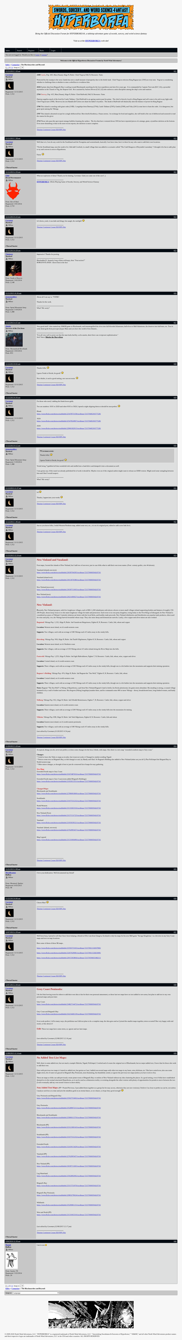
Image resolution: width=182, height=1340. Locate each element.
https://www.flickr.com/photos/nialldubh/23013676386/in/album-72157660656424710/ (69, 580)
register (44, 55)
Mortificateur (11, 873)
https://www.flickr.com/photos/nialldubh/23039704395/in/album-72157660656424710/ (69, 572)
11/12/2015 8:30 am (12, 397)
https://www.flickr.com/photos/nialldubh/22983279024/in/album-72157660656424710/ (69, 1195)
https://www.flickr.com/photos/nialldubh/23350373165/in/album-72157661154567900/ (69, 948)
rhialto (8, 326)
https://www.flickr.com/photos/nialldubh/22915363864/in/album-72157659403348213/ (69, 958)
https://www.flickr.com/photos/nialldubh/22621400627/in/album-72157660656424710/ (69, 597)
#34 (175, 746)
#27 (175, 323)
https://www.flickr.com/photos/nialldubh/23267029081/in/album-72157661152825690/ (69, 953)
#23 (175, 172)
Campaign (15, 65)
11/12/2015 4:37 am (12, 323)
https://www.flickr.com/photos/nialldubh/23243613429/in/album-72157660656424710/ (69, 1147)
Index (8, 51)
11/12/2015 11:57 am (13, 488)
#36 (175, 898)
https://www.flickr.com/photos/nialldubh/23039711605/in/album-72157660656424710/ (69, 590)
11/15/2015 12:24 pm (13, 555)
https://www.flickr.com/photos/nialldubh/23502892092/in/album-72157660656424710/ (69, 1176)
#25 (175, 250)
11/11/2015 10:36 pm (13, 293)
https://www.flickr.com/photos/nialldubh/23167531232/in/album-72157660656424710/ (69, 801)
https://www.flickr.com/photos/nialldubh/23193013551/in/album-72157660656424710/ (69, 781)
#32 (175, 522)
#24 (175, 217)
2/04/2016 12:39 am (12, 1241)
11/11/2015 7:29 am (12, 71)
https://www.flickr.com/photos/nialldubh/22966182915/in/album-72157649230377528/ (69, 428)
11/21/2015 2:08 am (12, 869)
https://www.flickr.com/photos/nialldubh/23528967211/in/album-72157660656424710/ (69, 1108)
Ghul (7, 176)
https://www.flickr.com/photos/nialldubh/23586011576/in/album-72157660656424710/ (69, 1117)
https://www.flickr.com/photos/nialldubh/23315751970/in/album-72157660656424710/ (69, 1186)
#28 (175, 364)
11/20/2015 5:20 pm (12, 746)
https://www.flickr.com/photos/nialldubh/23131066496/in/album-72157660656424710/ (69, 840)
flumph (8, 1245)
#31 (175, 488)
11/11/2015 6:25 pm (12, 217)
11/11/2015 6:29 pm (12, 250)
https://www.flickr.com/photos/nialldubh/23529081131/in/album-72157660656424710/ (69, 1205)
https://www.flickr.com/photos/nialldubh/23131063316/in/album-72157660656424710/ (69, 808)
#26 (175, 293)
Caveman (9, 75)
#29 (175, 397)
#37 (175, 932)
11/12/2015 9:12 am (12, 446)
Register (31, 51)
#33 (175, 555)
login (37, 55)
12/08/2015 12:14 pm (13, 1053)
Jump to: (9, 1293)
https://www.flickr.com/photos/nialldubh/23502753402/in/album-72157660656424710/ (69, 1098)
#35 (175, 869)
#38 (175, 985)
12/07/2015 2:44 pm (12, 985)
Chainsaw (9, 254)
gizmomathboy (11, 297)
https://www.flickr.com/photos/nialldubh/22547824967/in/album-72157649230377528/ (69, 421)
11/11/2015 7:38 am (12, 138)
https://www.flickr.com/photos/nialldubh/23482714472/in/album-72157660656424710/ (69, 1004)
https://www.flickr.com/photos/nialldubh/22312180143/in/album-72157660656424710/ (69, 1127)
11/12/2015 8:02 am (12, 364)
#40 (175, 1241)
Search (19, 51)
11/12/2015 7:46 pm (12, 522)
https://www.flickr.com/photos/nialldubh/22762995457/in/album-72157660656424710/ (69, 830)
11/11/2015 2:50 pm (12, 172)
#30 (175, 446)
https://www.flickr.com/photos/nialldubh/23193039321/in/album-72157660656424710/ (69, 823)
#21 (175, 71)
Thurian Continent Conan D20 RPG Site (51, 130)
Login (53, 51)
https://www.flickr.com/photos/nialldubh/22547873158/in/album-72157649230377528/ (69, 414)
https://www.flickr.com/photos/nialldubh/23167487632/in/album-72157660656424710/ (69, 774)
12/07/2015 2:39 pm (12, 932)
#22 (175, 138)
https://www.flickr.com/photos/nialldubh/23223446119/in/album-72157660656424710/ (69, 1014)
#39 (175, 1053)
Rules (42, 51)
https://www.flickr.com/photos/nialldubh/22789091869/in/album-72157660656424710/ (69, 793)
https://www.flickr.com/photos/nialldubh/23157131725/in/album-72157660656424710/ (69, 815)
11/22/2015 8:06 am (12, 898)
